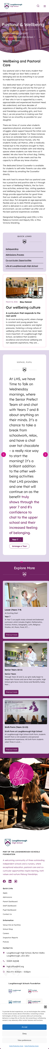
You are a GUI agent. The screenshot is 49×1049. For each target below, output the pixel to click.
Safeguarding (12, 249)
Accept (24, 1027)
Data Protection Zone (16, 1046)
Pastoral (28, 302)
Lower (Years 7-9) (13, 610)
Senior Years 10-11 (13, 670)
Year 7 (15, 539)
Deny (24, 1034)
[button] (45, 1007)
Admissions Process (15, 254)
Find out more (12, 635)
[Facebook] (4, 882)
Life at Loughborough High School (22, 266)
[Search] (38, 6)
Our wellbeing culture (23, 307)
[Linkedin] (10, 882)
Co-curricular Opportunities (18, 260)
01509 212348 (13, 961)
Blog (22, 302)
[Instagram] (15, 882)
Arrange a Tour (19, 546)
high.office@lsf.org (15, 966)
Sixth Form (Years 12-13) (16, 727)
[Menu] (44, 6)
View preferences (24, 1040)
